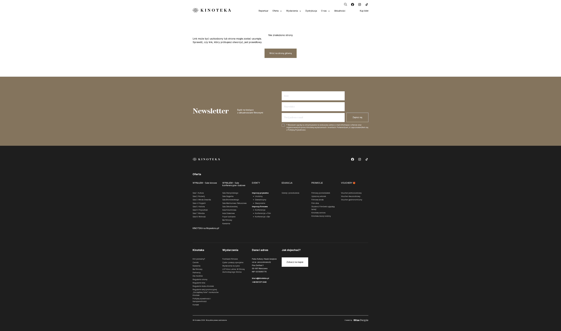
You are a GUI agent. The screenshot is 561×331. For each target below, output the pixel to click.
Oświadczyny (260, 200)
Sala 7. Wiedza (199, 213)
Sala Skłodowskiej (230, 206)
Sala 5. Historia (199, 206)
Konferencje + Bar (262, 217)
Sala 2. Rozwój (199, 196)
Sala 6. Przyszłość (200, 210)
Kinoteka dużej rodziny (321, 216)
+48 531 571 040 (259, 282)
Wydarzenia (292, 11)
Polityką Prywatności (297, 130)
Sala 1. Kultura (198, 193)
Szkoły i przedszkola (290, 193)
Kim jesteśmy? (199, 259)
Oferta (275, 11)
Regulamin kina (199, 283)
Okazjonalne (260, 203)
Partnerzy (197, 272)
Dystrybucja (311, 11)
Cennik (195, 262)
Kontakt (196, 305)
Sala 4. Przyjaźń (199, 203)
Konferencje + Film (263, 213)
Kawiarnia (226, 223)
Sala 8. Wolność (199, 217)
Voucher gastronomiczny (351, 200)
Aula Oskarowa (228, 213)
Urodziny (259, 196)
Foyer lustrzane (229, 217)
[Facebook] (352, 4)
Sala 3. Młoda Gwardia (202, 200)
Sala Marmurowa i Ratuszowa (234, 203)
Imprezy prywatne (260, 193)
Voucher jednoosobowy (351, 193)
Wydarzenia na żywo (231, 266)
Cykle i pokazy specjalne (232, 262)
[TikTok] (366, 4)
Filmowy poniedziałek (320, 193)
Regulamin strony (200, 279)
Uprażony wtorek (318, 196)
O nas (324, 11)
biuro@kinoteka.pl (260, 278)
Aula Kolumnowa (229, 210)
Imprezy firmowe (260, 206)
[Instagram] (359, 4)
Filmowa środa (317, 200)
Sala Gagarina (227, 196)
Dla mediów (198, 276)
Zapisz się (357, 117)
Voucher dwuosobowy (350, 196)
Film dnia (315, 203)
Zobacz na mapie (295, 262)
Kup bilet (364, 11)
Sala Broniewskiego (230, 200)
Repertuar (263, 11)
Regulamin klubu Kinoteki (203, 286)
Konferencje (260, 210)
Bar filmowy (227, 220)
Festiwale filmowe (230, 259)
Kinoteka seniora (318, 213)
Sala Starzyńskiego (230, 193)
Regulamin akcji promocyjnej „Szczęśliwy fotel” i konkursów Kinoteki (206, 292)
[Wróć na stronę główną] (212, 10)
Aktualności (339, 11)
